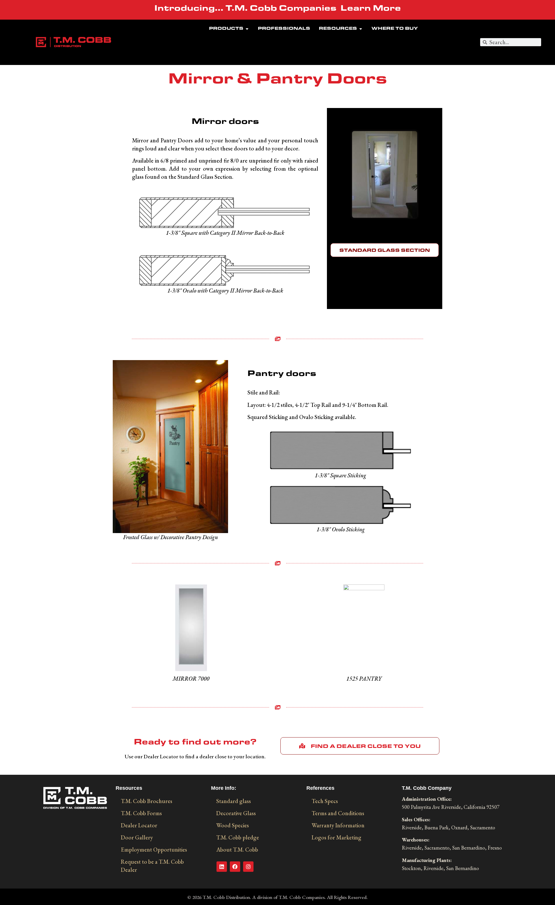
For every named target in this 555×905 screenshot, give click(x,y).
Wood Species (232, 825)
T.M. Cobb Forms (141, 813)
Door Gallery (137, 837)
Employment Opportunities (154, 849)
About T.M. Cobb (237, 849)
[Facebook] (235, 866)
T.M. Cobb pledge (237, 837)
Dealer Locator (139, 825)
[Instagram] (248, 866)
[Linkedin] (222, 866)
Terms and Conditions (338, 813)
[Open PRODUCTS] (247, 29)
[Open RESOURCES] (360, 29)
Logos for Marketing (336, 837)
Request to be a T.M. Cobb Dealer (152, 866)
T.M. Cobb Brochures (146, 801)
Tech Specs (325, 801)
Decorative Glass (236, 813)
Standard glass (233, 801)
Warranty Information (338, 825)
